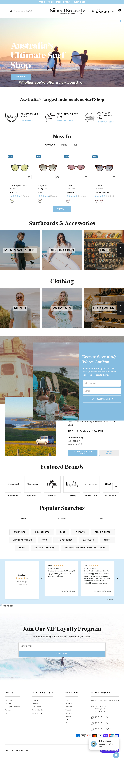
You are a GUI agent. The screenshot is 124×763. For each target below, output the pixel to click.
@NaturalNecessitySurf (103, 729)
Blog (6, 713)
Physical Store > (105, 122)
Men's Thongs (65, 540)
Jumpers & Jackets (22, 540)
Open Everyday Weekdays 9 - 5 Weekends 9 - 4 (100, 708)
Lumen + (99, 185)
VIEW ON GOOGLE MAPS (83, 452)
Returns (35, 700)
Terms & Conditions (38, 713)
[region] (79, 578)
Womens (50, 145)
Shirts (107, 540)
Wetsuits (80, 532)
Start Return (36, 707)
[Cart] (118, 11)
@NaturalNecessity (101, 717)
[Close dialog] (121, 345)
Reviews (8, 710)
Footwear (69, 713)
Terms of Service (37, 710)
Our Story (21, 76)
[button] (19, 196)
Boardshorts (42, 532)
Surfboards (69, 707)
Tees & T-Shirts (102, 532)
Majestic (42, 185)
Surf (76, 145)
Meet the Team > (65, 121)
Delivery (35, 703)
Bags (62, 532)
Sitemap (68, 723)
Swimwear (88, 540)
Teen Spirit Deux (18, 185)
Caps (44, 540)
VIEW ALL (62, 209)
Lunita (70, 185)
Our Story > (27, 121)
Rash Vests (19, 532)
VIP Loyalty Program (12, 707)
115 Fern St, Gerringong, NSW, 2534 (107, 700)
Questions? (79, 2)
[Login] (113, 11)
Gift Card (8, 703)
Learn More (109, 452)
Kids (67, 719)
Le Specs (14, 189)
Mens (64, 145)
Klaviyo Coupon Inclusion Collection (85, 548)
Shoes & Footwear (44, 548)
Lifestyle (68, 716)
